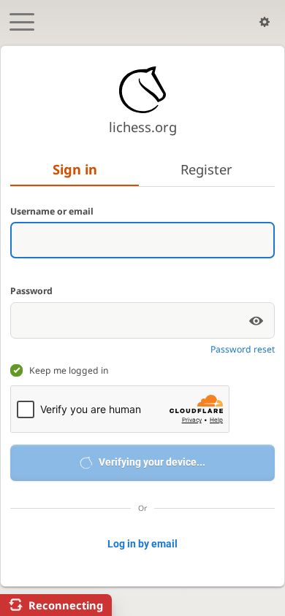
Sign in (75, 169)
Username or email (52, 211)
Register (206, 169)
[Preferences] (264, 22)
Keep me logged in (69, 370)
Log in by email (142, 544)
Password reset (242, 349)
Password (31, 291)
